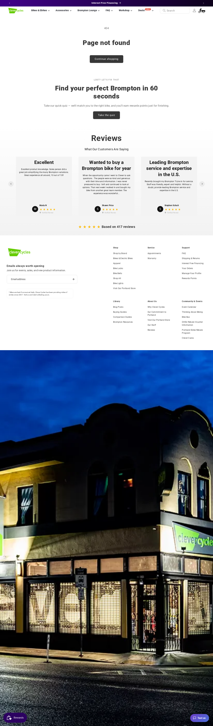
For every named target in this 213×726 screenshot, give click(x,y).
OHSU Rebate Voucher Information (192, 323)
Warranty (152, 258)
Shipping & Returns (191, 258)
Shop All (117, 278)
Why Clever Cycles (156, 307)
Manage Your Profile (191, 273)
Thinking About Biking (192, 312)
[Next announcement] (203, 3)
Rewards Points (189, 278)
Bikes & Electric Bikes (123, 258)
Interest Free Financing (193, 263)
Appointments (154, 253)
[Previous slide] (11, 184)
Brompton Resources (123, 322)
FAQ (184, 253)
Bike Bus (186, 317)
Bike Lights (118, 283)
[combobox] (175, 10)
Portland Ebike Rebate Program (192, 331)
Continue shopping (106, 58)
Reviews (151, 330)
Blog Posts (118, 307)
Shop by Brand (120, 253)
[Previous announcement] (9, 3)
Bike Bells (117, 273)
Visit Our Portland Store (124, 288)
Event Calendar (189, 307)
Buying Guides (120, 312)
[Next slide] (202, 184)
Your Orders (187, 268)
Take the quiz (106, 115)
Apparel (116, 263)
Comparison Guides (122, 317)
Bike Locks (118, 268)
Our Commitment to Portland (157, 313)
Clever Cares (188, 338)
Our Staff (152, 325)
